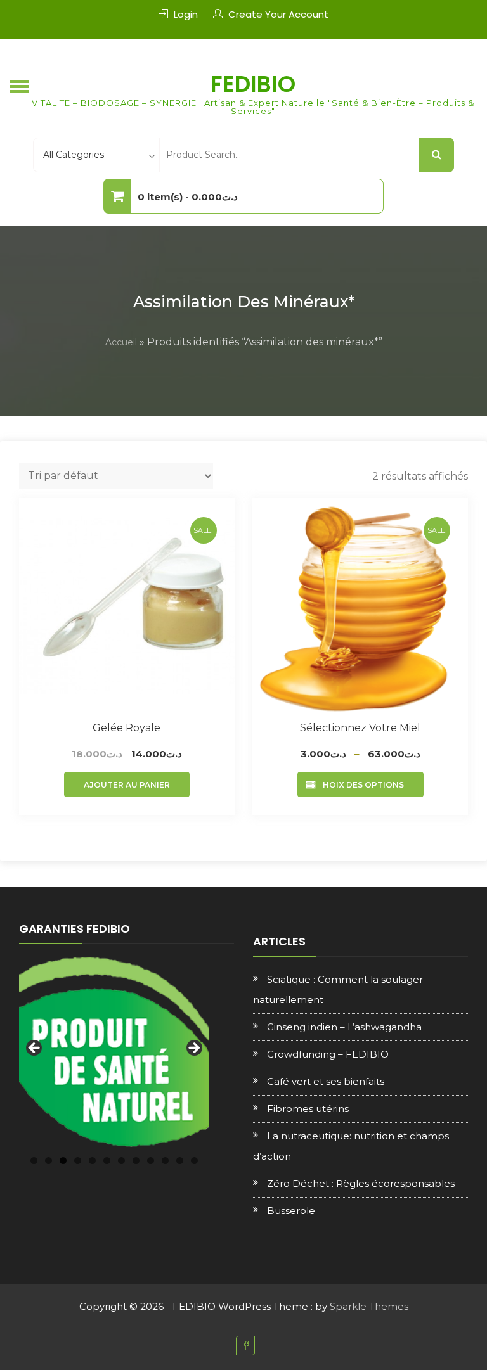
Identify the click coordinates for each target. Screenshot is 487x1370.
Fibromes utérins (308, 1109)
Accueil (121, 342)
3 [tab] (63, 1160)
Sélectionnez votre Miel (360, 728)
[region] (114, 1052)
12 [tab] (194, 1160)
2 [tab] (48, 1160)
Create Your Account (278, 14)
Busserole (291, 1211)
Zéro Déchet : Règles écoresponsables (361, 1183)
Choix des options (360, 785)
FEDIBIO (253, 84)
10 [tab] (165, 1160)
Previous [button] (34, 1048)
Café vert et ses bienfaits (325, 1081)
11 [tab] (179, 1160)
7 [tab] (121, 1160)
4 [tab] (77, 1160)
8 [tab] (136, 1160)
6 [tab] (106, 1160)
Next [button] (193, 1048)
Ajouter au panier (127, 785)
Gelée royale (126, 728)
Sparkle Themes (369, 1306)
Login (186, 14)
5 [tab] (92, 1160)
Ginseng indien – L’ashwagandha (344, 1027)
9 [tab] (150, 1160)
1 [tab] (33, 1160)
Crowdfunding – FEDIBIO (328, 1054)
